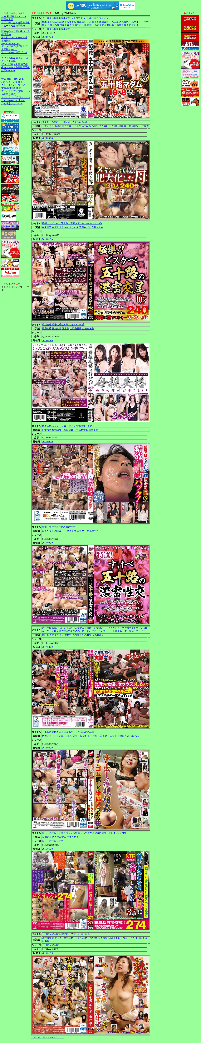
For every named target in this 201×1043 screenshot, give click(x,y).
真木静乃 (105, 938)
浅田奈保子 (105, 22)
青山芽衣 (47, 837)
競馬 (3, 79)
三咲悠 (145, 126)
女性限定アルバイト (12, 103)
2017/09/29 (47, 441)
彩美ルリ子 (137, 22)
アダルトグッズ (9, 97)
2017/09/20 (47, 542)
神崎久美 (97, 736)
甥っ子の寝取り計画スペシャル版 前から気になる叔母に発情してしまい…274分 (84, 833)
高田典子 (111, 25)
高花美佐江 (100, 25)
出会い (21, 100)
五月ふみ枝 (53, 25)
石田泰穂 (116, 22)
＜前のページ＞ (39, 1037)
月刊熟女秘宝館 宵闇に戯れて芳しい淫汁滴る (66, 934)
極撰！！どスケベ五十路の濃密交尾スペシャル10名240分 (72, 223)
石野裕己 (89, 635)
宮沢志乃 (95, 938)
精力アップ (24, 97)
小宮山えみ (123, 736)
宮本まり (71, 531)
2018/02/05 (47, 340)
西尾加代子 (97, 126)
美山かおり (78, 25)
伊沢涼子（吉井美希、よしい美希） (61, 736)
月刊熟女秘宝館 (50, 945)
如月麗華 (47, 227)
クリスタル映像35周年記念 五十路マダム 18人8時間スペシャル (75, 18)
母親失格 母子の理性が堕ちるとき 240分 (63, 324)
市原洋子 (94, 22)
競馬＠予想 (7, 19)
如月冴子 (136, 126)
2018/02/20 (47, 239)
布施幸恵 (79, 635)
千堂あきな (48, 126)
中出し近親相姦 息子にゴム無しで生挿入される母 (68, 732)
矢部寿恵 (47, 429)
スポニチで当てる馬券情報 (15, 22)
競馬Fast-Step (8, 70)
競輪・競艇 (12, 79)
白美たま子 (135, 25)
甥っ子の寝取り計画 (52, 841)
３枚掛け (6, 40)
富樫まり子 (123, 25)
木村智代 (69, 635)
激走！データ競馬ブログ (14, 52)
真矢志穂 (59, 22)
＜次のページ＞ (56, 1037)
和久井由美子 (110, 736)
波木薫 (65, 328)
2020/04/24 (47, 138)
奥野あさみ (97, 227)
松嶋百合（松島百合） (64, 429)
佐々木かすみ (71, 227)
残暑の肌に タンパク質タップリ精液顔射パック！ (68, 425)
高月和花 (99, 635)
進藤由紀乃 (85, 126)
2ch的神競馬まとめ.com (13, 16)
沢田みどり (85, 227)
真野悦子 (108, 126)
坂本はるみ (48, 22)
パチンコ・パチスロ (12, 82)
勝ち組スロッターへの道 (14, 37)
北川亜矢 (139, 938)
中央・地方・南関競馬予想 (15, 67)
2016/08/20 (47, 747)
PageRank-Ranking (10, 43)
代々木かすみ (59, 837)
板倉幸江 (89, 25)
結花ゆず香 (93, 531)
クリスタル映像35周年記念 (56, 29)
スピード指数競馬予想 (13, 25)
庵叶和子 (47, 635)
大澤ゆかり (83, 22)
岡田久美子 (116, 938)
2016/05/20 (47, 849)
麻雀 (21, 79)
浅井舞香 (47, 938)
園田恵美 (134, 736)
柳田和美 (118, 126)
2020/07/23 (47, 37)
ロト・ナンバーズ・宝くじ (15, 85)
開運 (18, 88)
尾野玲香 (47, 328)
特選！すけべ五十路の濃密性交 (58, 527)
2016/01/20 (47, 953)
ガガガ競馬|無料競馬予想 (14, 64)
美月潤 (127, 126)
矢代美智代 (70, 22)
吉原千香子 (66, 25)
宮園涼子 (126, 22)
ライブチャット (9, 100)
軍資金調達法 (8, 88)
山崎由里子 (60, 126)
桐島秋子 (81, 429)
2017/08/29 (47, 647)
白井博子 (81, 531)
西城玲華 (57, 328)
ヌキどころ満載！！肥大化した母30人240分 (65, 122)
